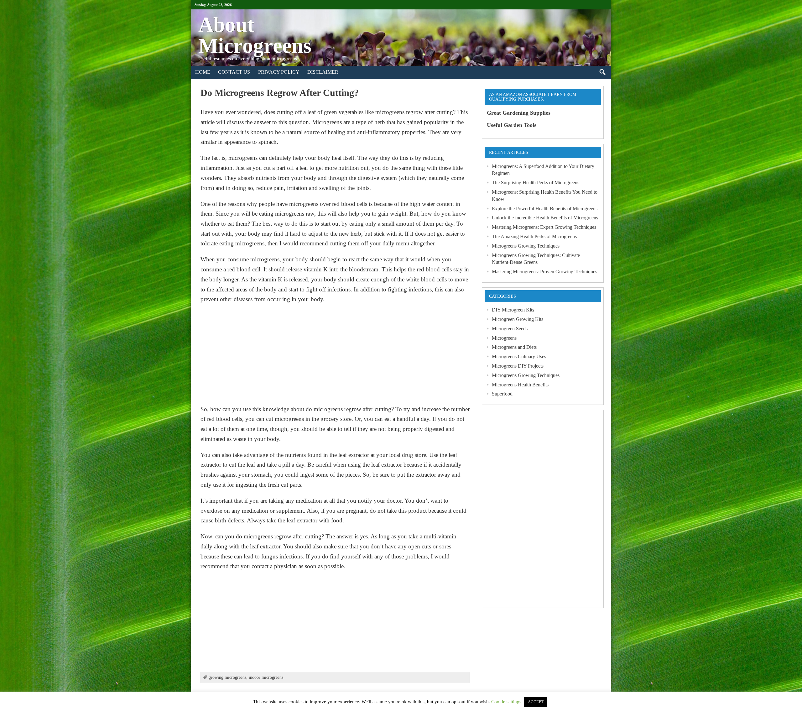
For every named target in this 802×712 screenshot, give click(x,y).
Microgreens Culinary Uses (519, 356)
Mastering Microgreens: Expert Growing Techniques (544, 227)
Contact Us (234, 72)
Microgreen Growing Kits (517, 319)
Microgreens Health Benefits (520, 384)
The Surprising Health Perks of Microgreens (535, 182)
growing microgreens (227, 677)
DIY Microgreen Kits (513, 309)
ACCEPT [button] (536, 701)
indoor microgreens (266, 677)
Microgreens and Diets (514, 347)
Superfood (502, 393)
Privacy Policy (278, 72)
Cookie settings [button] (506, 701)
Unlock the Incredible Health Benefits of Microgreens (545, 217)
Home (202, 72)
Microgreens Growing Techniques (526, 246)
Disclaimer (322, 72)
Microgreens (504, 338)
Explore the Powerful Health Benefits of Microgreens (544, 208)
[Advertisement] (335, 354)
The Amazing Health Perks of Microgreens (534, 236)
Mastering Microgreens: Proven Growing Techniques (544, 271)
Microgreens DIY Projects (518, 366)
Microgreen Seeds (510, 328)
